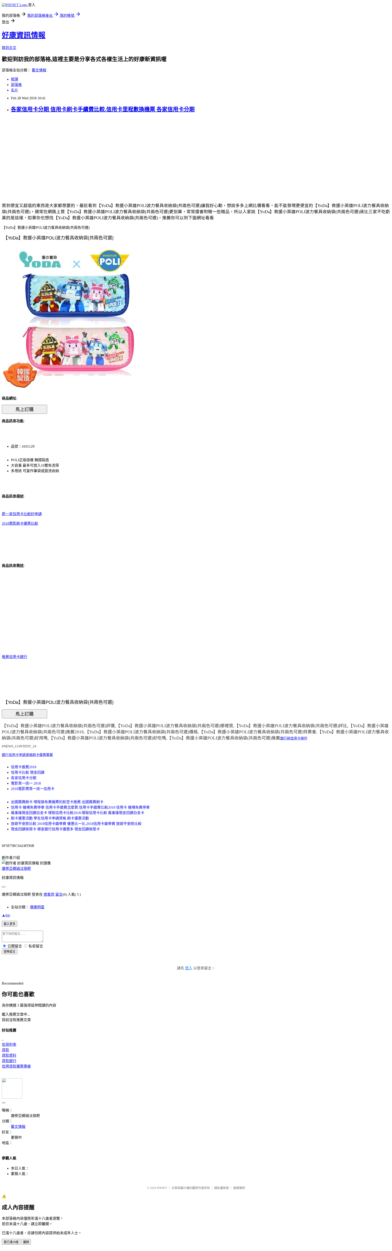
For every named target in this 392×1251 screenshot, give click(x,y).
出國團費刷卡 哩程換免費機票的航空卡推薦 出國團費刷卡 (57, 802)
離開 (26, 1242)
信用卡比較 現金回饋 (27, 772)
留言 (59, 894)
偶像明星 (37, 907)
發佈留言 (9, 951)
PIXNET (162, 1188)
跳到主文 (9, 48)
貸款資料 (9, 1055)
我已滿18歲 (11, 1242)
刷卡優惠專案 (42, 755)
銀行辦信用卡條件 (293, 738)
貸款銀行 (9, 1061)
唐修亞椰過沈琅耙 (16, 869)
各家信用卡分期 (23, 778)
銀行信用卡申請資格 (17, 755)
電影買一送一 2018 (26, 783)
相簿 (14, 79)
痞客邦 (49, 894)
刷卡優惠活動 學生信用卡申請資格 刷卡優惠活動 (50, 818)
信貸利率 (9, 1044)
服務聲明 (239, 1188)
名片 (14, 90)
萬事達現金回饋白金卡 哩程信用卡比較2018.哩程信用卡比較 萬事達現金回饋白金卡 (77, 813)
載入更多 (9, 924)
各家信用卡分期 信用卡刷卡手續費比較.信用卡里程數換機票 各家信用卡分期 (103, 109)
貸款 (5, 1050)
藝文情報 (39, 70)
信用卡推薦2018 (23, 767)
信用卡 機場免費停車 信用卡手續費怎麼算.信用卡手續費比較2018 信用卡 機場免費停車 (80, 807)
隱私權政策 (221, 1188)
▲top (6, 915)
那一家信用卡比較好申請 (22, 514)
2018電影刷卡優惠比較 (20, 523)
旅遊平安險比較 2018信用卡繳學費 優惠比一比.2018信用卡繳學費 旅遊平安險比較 (76, 824)
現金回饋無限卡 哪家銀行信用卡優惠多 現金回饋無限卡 (55, 829)
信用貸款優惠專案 (16, 1066)
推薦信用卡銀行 (14, 657)
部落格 (16, 85)
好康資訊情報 (23, 35)
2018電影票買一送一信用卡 (32, 789)
